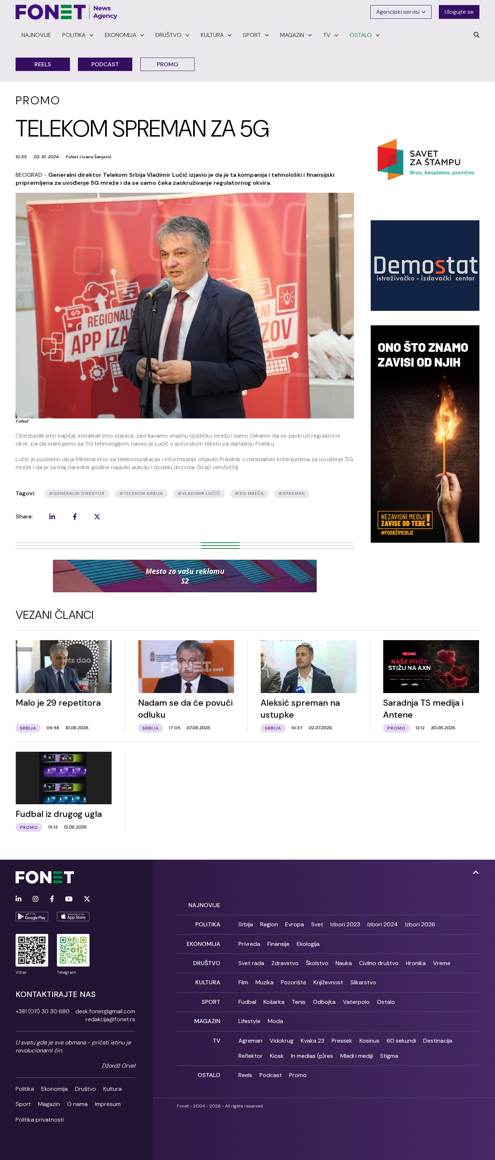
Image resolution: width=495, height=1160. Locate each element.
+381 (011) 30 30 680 (43, 1011)
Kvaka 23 (312, 1040)
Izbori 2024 (382, 924)
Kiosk (277, 1056)
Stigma (389, 1056)
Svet (317, 924)
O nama (77, 1104)
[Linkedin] (18, 899)
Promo (167, 64)
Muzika (264, 982)
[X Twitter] (87, 899)
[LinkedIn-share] (52, 516)
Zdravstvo (285, 963)
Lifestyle (249, 1021)
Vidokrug (282, 1040)
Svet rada (251, 963)
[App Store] (73, 916)
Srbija (245, 924)
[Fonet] (67, 12)
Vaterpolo (356, 1002)
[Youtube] (68, 899)
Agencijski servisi (398, 12)
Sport (23, 1104)
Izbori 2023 (345, 924)
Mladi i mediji (356, 1056)
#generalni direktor (77, 493)
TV (216, 1040)
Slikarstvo (363, 982)
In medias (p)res (312, 1056)
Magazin (49, 1104)
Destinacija (437, 1040)
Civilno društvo (379, 963)
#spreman (291, 493)
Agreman (250, 1040)
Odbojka (324, 1002)
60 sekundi (401, 1040)
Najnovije (204, 905)
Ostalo (386, 1002)
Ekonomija (54, 1089)
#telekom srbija (141, 493)
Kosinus (369, 1040)
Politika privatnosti (40, 1119)
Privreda (249, 944)
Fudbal (247, 1002)
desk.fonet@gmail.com (105, 1011)
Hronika (416, 963)
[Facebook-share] (74, 516)
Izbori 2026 (420, 924)
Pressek (342, 1040)
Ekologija (308, 944)
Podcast (105, 64)
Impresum (108, 1104)
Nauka (344, 963)
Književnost (328, 982)
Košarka (273, 1002)
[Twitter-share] (97, 516)
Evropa (294, 924)
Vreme (441, 963)
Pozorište (293, 982)
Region (269, 924)
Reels (42, 64)
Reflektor (250, 1056)
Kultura (112, 1089)
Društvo (85, 1089)
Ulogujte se (459, 12)
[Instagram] (35, 899)
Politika (25, 1089)
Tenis (298, 1002)
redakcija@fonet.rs (110, 1019)
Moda (275, 1021)
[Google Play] (32, 916)
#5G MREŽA (249, 493)
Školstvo (317, 963)
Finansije (278, 944)
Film (243, 982)
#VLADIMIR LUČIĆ (199, 493)
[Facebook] (52, 899)
